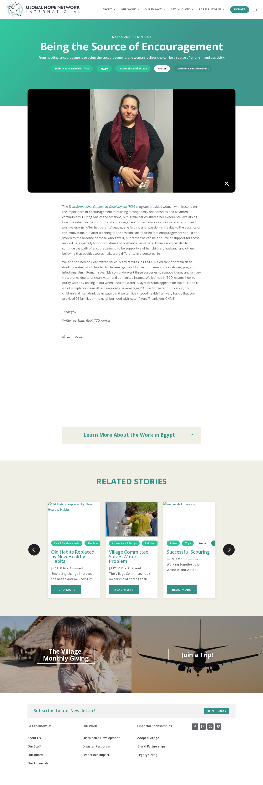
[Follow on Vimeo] (218, 726)
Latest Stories (210, 9)
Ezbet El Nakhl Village (133, 68)
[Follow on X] (210, 726)
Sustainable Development (101, 738)
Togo (188, 543)
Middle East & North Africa (72, 68)
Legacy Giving (147, 755)
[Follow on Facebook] (195, 726)
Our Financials (38, 763)
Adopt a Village (148, 738)
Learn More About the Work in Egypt (129, 434)
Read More (66, 589)
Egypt (104, 68)
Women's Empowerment (193, 68)
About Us (34, 738)
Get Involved (180, 9)
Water (162, 68)
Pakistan (150, 543)
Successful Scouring (188, 552)
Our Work (128, 9)
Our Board (35, 755)
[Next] (229, 550)
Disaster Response (96, 746)
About (107, 9)
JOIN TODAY (217, 711)
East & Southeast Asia (66, 543)
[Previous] (34, 550)
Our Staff (34, 746)
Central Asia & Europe (124, 543)
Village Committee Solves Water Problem (128, 556)
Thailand (93, 543)
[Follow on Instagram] (203, 726)
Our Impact (153, 9)
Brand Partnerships (151, 746)
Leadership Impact (95, 755)
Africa (173, 543)
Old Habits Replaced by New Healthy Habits (72, 556)
